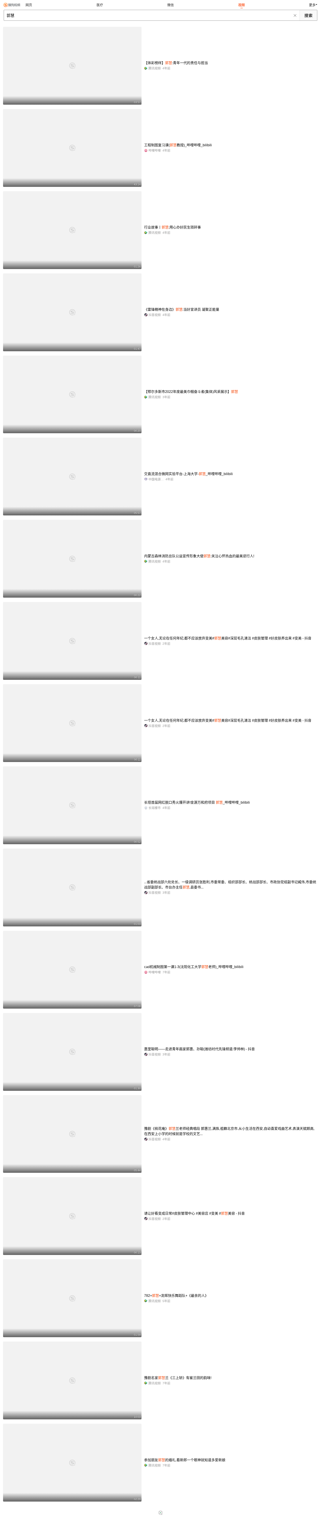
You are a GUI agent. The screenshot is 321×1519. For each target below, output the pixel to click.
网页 (29, 5)
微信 (170, 5)
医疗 (100, 5)
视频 (241, 5)
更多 (312, 5)
